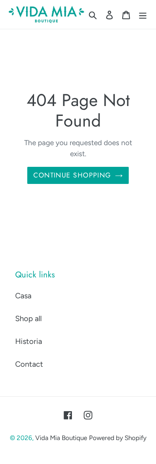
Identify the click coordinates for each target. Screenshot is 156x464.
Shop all (28, 318)
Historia (28, 341)
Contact (29, 364)
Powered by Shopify (118, 438)
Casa (23, 295)
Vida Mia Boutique (61, 438)
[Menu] (142, 14)
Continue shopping (72, 175)
